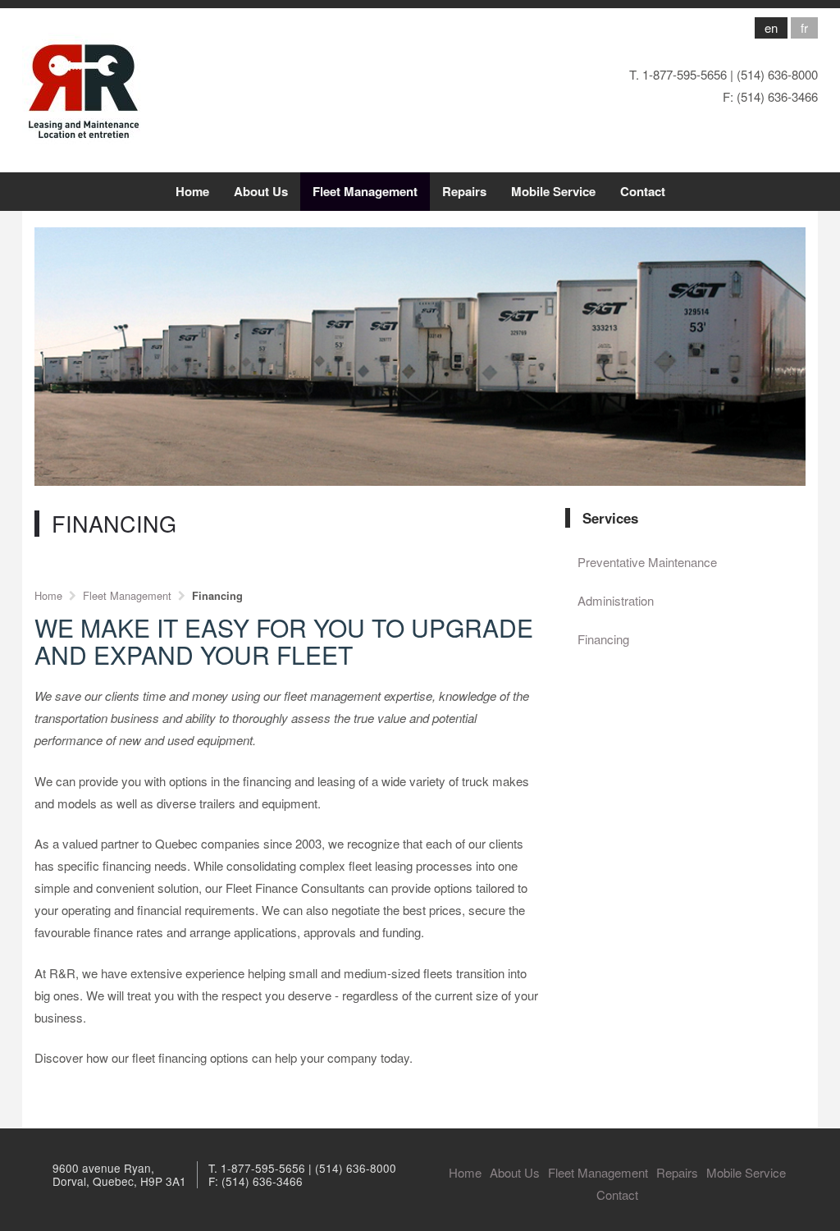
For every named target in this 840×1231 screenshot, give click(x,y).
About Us (261, 191)
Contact (642, 191)
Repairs (464, 191)
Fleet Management (365, 191)
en (771, 27)
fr (804, 27)
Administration (616, 600)
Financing (603, 639)
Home (192, 191)
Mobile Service (553, 191)
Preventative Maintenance (647, 561)
